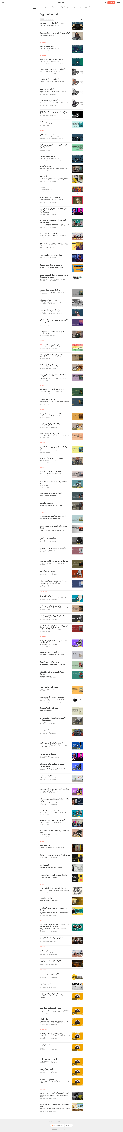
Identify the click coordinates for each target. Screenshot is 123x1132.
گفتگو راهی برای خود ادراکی (50, 100)
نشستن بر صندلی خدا (47, 571)
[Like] (41, 52)
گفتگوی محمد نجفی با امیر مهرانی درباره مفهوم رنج (51, 267)
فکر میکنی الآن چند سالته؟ (49, 434)
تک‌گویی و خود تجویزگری (49, 1059)
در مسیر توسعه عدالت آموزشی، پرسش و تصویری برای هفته (53, 822)
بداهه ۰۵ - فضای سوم (47, 46)
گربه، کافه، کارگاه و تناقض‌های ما (51, 994)
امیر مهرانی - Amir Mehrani (51, 26)
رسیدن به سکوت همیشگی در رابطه (48, 148)
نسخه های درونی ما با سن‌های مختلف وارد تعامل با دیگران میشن (54, 435)
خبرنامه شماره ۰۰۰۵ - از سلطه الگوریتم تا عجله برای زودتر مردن (54, 890)
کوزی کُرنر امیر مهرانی (48, 754)
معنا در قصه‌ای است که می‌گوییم (51, 961)
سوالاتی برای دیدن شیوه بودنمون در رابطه (49, 450)
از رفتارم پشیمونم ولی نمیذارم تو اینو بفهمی (53, 375)
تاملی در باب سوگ (44, 540)
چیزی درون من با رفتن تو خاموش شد (53, 389)
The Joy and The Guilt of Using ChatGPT (54, 1093)
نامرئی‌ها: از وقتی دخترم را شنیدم (52, 616)
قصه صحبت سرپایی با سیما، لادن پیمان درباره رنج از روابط (53, 802)
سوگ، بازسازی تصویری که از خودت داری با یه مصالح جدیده (53, 391)
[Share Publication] (105, 2)
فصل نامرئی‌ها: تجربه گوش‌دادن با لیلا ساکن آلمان (53, 641)
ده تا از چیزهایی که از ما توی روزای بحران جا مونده (51, 323)
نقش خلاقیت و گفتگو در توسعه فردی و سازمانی (53, 210)
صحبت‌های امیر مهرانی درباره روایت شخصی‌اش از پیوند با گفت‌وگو (55, 113)
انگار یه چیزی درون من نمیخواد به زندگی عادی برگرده (54, 321)
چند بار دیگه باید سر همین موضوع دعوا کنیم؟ (53, 527)
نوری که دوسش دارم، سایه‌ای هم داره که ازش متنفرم (52, 530)
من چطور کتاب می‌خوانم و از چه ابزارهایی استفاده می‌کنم (53, 768)
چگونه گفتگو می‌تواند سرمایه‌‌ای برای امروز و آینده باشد (52, 81)
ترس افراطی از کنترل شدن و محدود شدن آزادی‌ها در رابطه (53, 654)
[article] (61, 26)
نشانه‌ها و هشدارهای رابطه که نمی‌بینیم (48, 689)
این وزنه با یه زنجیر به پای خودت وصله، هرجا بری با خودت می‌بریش (53, 582)
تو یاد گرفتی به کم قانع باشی (50, 290)
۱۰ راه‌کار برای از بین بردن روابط (51, 1033)
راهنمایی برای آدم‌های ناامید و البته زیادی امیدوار (54, 831)
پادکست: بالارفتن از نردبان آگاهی (51, 743)
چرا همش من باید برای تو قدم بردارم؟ (53, 548)
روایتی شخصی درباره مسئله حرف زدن (54, 112)
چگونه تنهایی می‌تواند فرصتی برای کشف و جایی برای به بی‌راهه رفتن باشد (54, 912)
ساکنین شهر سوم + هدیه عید (50, 974)
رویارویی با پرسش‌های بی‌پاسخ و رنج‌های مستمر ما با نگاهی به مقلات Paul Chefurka (54, 745)
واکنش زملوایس (46, 898)
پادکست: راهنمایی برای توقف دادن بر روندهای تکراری (53, 719)
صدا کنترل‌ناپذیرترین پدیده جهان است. (48, 952)
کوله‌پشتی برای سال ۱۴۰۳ (49, 234)
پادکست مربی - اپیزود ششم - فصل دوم (48, 834)
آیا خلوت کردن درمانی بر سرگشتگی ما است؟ (53, 909)
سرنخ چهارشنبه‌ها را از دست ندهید (52, 697)
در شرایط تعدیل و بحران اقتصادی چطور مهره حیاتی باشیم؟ (54, 276)
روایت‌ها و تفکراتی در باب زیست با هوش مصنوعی (51, 505)
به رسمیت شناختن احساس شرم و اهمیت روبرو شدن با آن (53, 629)
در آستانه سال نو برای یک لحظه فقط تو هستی (54, 448)
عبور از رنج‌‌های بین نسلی (49, 300)
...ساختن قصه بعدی (47, 776)
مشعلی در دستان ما (47, 1079)
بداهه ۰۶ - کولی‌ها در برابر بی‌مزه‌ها (52, 23)
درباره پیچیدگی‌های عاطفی (46, 710)
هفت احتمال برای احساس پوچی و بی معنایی (50, 123)
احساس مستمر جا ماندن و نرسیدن (47, 585)
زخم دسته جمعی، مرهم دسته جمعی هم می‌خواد (50, 356)
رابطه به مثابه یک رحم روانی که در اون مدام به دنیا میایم (52, 415)
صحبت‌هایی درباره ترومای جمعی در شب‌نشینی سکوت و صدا (53, 168)
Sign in (118, 2)
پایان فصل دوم (43, 722)
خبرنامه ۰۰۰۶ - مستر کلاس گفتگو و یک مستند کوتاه (51, 867)
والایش (42, 188)
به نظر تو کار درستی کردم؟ (49, 662)
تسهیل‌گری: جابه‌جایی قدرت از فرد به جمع (54, 820)
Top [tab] (46, 19)
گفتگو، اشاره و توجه (47, 89)
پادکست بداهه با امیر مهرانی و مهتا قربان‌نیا (49, 25)
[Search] (102, 2)
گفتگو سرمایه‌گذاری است (49, 79)
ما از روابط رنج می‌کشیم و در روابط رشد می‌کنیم (54, 800)
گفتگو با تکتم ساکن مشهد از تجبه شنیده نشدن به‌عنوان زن (53, 597)
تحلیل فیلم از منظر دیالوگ (46, 676)
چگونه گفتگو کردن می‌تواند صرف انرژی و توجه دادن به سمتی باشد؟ (53, 92)
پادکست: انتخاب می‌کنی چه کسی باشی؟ (54, 789)
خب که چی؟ (44, 122)
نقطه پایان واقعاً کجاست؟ (49, 708)
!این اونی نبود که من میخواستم (51, 493)
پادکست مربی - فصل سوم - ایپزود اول (48, 644)
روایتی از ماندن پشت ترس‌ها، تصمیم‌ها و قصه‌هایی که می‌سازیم (54, 777)
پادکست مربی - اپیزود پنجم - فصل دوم (48, 857)
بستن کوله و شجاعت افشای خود (51, 938)
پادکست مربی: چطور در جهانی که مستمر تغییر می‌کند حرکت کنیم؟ (54, 925)
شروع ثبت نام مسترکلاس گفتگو (47, 35)
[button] (34, 7)
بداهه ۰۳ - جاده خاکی (47, 135)
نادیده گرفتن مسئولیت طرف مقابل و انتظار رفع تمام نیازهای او (54, 607)
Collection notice (70, 1122)
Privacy (60, 1122)
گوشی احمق (44, 865)
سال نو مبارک (45, 951)
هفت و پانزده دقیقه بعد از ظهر (50, 1008)
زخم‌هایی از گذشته (46, 166)
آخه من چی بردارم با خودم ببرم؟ (51, 355)
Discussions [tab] (50, 19)
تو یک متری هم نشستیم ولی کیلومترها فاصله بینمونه (53, 146)
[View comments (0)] (51, 29)
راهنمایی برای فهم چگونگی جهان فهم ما (49, 791)
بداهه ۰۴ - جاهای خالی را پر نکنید (51, 59)
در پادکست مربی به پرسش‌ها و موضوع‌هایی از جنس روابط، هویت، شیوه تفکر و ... (54, 1081)
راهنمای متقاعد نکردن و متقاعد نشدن (53, 875)
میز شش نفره (45, 845)
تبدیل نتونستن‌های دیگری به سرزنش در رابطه (50, 518)
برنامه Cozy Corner (44, 212)
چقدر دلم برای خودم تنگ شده (50, 472)
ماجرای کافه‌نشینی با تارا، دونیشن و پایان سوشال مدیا (52, 847)
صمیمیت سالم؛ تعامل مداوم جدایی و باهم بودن (50, 473)
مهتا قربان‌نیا (48, 36)
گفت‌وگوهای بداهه (46, 1069)
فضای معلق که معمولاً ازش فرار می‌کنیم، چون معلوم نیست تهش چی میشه (54, 402)
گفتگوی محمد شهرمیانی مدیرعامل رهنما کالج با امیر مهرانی (53, 279)
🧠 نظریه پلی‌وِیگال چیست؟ (50, 345)
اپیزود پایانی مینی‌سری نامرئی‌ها (47, 573)
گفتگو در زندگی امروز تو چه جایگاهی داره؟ (55, 33)
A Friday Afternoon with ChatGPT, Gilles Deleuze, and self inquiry (54, 1095)
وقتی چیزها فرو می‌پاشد (48, 365)
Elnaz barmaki (49, 73)
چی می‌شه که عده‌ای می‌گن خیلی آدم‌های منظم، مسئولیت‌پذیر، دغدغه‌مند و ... (54, 996)
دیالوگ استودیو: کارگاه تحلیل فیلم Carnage (52, 673)
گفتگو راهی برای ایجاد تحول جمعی (52, 69)
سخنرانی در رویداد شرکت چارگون (47, 247)
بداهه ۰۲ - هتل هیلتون (47, 156)
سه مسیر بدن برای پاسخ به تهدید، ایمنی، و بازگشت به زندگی (53, 346)
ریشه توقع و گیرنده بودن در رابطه (47, 550)
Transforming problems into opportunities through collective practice (55, 1109)
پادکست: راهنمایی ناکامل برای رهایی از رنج (54, 482)
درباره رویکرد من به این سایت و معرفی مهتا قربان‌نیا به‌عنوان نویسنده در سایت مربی (53, 699)
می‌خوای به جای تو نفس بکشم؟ (51, 606)
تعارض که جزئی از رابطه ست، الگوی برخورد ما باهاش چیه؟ (53, 563)
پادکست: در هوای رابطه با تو (50, 424)
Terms (64, 1122)
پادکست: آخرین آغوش (48, 538)
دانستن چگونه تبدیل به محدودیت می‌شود (49, 900)
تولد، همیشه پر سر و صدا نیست (51, 414)
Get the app (68, 1125)
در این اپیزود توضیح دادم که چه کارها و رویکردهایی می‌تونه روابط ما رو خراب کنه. (55, 1036)
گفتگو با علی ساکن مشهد (45, 617)
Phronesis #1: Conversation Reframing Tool (54, 1105)
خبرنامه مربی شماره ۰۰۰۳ (46, 962)
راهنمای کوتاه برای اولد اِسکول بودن (53, 888)
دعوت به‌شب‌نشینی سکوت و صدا (52, 332)
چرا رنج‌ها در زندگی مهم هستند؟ (51, 265)
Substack (54, 1129)
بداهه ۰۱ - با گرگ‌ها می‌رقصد (50, 310)
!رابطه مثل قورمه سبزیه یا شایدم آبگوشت (55, 561)
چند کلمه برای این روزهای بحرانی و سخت (49, 366)
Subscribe (111, 2)
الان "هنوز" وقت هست (48, 399)
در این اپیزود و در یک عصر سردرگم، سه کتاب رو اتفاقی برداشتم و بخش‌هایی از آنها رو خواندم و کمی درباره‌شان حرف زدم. (54, 1010)
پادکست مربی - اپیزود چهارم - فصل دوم (49, 877)
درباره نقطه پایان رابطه (45, 756)
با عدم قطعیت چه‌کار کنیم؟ (49, 1045)
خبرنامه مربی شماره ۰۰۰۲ (46, 976)
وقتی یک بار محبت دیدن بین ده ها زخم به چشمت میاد (52, 292)
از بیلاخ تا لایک (44, 1019)
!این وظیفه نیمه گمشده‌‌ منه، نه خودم (53, 516)
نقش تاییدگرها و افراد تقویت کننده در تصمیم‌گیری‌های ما (52, 664)
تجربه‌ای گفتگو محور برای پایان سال (48, 460)
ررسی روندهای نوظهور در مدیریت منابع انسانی (54, 244)
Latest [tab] (42, 19)
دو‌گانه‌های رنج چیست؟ (45, 485)
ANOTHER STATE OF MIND (50, 197)
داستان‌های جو (45, 176)
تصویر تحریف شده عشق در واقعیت (48, 495)
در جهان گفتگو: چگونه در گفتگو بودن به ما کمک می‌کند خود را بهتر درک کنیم (54, 103)
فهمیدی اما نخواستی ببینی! (49, 687)
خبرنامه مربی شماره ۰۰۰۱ (46, 985)
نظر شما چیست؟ (46, 730)
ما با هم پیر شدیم (46, 984)
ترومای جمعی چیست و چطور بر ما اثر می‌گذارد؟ (50, 302)
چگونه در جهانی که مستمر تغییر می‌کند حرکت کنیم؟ (53, 221)
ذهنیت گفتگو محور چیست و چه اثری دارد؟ (55, 855)
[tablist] (47, 19)
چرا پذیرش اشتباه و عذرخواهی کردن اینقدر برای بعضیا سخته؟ (53, 378)
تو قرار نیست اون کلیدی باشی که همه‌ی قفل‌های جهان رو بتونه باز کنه (54, 627)
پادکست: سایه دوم (46, 503)
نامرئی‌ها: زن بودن (46, 596)
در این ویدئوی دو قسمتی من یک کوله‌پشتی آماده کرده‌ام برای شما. (54, 235)
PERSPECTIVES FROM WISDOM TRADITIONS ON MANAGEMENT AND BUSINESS (51, 200)
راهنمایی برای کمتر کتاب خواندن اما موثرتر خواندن (52, 765)
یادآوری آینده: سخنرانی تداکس (51, 255)
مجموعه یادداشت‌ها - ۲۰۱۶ (46, 189)
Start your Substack (58, 1125)
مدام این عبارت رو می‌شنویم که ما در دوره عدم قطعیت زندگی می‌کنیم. (54, 1047)
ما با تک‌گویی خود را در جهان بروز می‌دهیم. (49, 1061)
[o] (77, 26)
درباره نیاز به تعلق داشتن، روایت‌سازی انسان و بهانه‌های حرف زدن (54, 812)
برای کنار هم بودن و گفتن (45, 333)
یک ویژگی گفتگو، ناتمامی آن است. (47, 1071)
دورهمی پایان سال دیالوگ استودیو (52, 458)
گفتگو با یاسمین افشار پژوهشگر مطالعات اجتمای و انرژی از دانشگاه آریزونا (53, 929)
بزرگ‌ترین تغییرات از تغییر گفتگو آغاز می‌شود (50, 71)
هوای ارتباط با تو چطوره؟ (45, 425)
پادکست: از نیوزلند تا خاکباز (49, 811)
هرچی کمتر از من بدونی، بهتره (51, 652)
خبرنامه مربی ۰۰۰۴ (44, 939)
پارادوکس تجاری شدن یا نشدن (46, 732)
